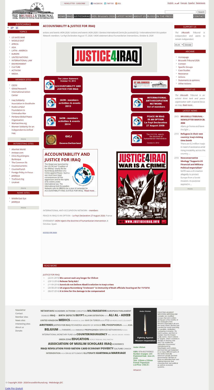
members (93, 210)
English (170, 3)
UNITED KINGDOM (49, 320)
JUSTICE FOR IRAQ (50, 233)
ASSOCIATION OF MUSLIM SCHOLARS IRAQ (80, 343)
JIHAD (73, 330)
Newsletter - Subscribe (74, 3)
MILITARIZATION (97, 310)
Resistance (183, 73)
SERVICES (103, 329)
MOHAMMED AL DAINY (77, 320)
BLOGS (151, 16)
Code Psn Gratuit (14, 388)
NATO (106, 316)
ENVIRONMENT (19, 63)
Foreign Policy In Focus (22, 172)
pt (17, 27)
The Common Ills (19, 162)
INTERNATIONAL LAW (22, 60)
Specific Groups (185, 67)
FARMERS (66, 329)
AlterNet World (19, 149)
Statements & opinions (189, 80)
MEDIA (15, 73)
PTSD (107, 320)
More (23, 139)
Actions (181, 77)
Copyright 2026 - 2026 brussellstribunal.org (27, 382)
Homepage (183, 57)
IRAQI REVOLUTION (52, 348)
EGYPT (80, 315)
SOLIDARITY (127, 321)
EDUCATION (80, 339)
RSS (119, 3)
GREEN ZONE (65, 339)
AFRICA (15, 44)
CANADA (127, 348)
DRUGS (68, 353)
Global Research (19, 88)
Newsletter (20, 310)
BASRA (102, 320)
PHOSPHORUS (114, 324)
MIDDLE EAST (18, 40)
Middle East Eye (19, 198)
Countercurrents (19, 165)
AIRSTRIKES (46, 324)
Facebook (97, 3)
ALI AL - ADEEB (119, 315)
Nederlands (200, 3)
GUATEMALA (103, 353)
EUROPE (15, 53)
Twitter (110, 3)
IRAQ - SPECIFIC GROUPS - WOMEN (119, 335)
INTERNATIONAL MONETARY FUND (57, 334)
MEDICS (64, 320)
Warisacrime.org (19, 123)
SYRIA (60, 330)
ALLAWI (88, 315)
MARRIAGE (118, 353)
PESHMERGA (76, 325)
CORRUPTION (81, 311)
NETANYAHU (48, 310)
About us (19, 327)
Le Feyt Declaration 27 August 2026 (88, 215)
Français (183, 3)
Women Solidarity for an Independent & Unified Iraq (23, 130)
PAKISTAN (110, 339)
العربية (177, 3)
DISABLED (45, 315)
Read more (89, 191)
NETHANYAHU (115, 329)
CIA (74, 334)
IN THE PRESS (165, 16)
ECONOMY (94, 348)
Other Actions (184, 83)
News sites (20, 320)
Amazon (137, 369)
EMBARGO (80, 330)
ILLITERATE (90, 353)
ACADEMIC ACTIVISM (65, 310)
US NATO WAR (18, 37)
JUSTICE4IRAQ (82, 16)
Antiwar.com (17, 152)
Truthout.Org (18, 179)
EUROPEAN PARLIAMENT (119, 310)
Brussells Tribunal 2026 (188, 60)
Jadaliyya (16, 175)
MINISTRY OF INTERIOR (92, 325)
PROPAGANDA (92, 329)
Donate (18, 330)
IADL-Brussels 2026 (103, 16)
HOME (61, 16)
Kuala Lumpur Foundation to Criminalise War (19, 110)
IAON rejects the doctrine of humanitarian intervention (80, 220)
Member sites (21, 316)
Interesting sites (22, 323)
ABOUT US (140, 16)
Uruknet (15, 182)
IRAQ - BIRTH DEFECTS (62, 315)
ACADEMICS (118, 344)
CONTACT (199, 16)
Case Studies (184, 70)
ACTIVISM (16, 70)
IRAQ (70, 16)
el (12, 27)
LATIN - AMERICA (19, 50)
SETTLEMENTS (77, 353)
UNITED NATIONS (20, 57)
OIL (104, 324)
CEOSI (14, 85)
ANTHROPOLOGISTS (116, 320)
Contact (19, 313)
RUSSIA (124, 330)
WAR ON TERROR (92, 320)
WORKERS (124, 325)
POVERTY (107, 348)
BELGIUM (51, 329)
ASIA (14, 47)
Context (182, 63)
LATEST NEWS (124, 16)
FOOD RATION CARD (76, 348)
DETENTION (98, 315)
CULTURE (16, 67)
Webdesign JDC (56, 382)
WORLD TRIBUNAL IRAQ (98, 340)
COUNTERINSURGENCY (91, 334)
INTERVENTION (53, 353)
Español (191, 3)
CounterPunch (18, 169)
